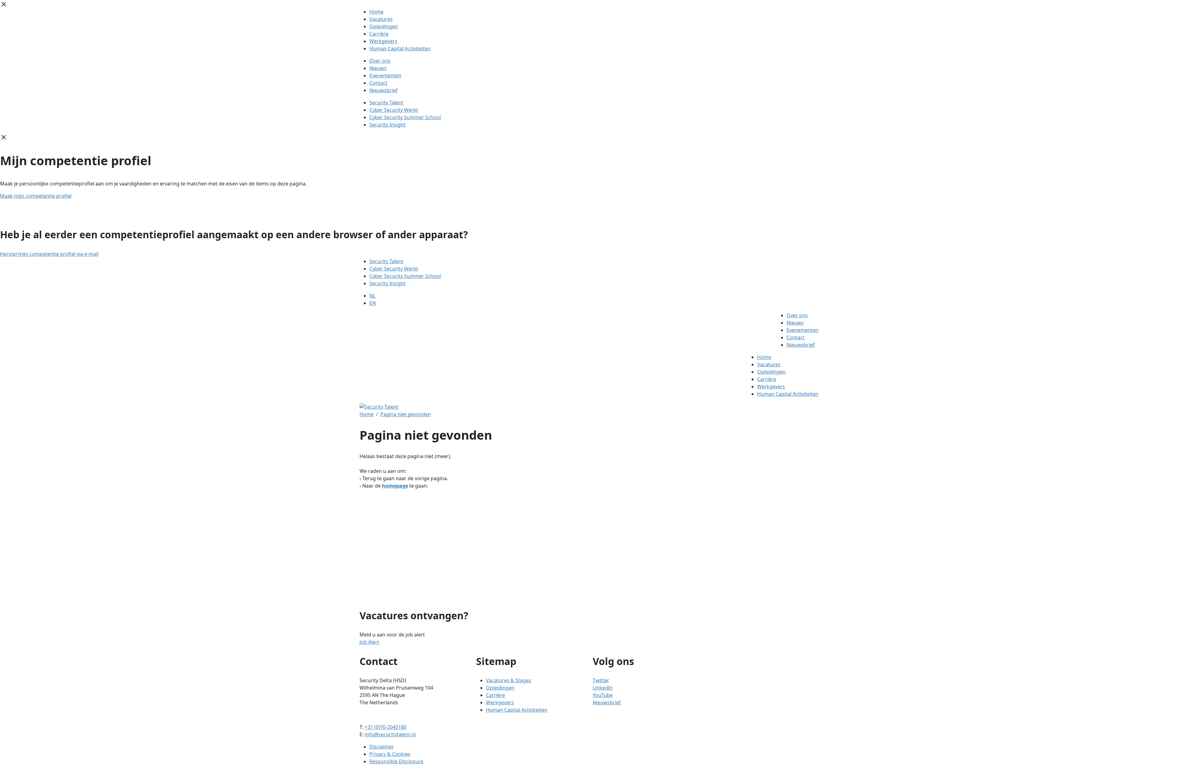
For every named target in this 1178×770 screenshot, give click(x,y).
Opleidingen (383, 26)
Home (376, 11)
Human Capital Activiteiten (400, 48)
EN (372, 303)
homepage (395, 485)
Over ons (380, 60)
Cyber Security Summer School (405, 117)
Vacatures (381, 19)
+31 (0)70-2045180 (385, 727)
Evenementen (385, 75)
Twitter (601, 680)
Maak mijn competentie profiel (35, 195)
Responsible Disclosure (396, 761)
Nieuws (378, 68)
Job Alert (369, 642)
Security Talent (386, 102)
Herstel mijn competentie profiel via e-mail (49, 254)
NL (372, 295)
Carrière (378, 33)
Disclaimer (381, 746)
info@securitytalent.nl (390, 734)
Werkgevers (383, 41)
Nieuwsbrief (383, 90)
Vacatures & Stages (508, 680)
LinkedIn (603, 687)
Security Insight (387, 124)
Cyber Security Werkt (393, 110)
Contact (378, 83)
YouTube (603, 695)
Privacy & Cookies (389, 754)
